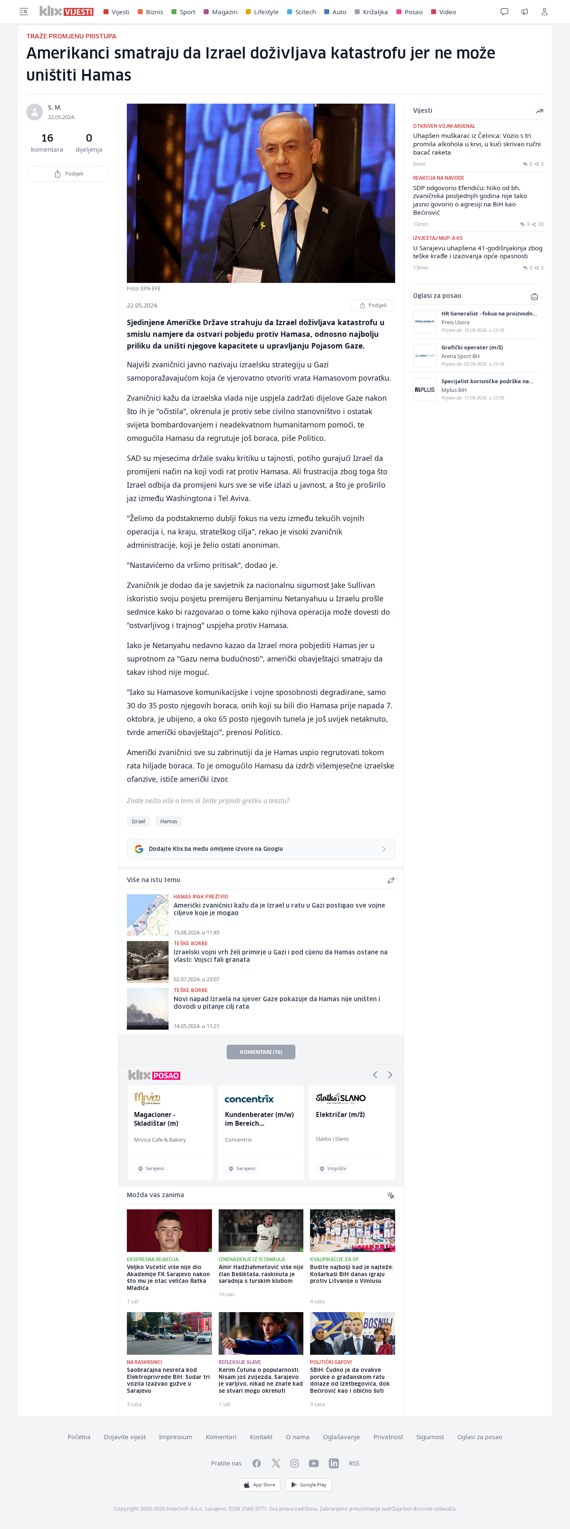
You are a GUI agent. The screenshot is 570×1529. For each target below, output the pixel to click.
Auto (339, 12)
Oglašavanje (341, 1436)
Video (447, 12)
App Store (264, 1484)
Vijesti (120, 12)
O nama (298, 1436)
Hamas (168, 821)
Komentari (221, 1436)
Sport (187, 12)
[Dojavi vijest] (524, 11)
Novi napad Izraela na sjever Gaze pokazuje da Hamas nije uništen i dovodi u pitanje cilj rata (277, 1003)
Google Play (313, 1484)
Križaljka (375, 12)
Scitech (305, 12)
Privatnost (388, 1436)
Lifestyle (266, 12)
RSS (354, 1463)
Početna (79, 1437)
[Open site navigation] (24, 12)
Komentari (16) (261, 1052)
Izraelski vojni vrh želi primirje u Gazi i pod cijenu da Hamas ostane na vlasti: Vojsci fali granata (281, 957)
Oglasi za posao (479, 1437)
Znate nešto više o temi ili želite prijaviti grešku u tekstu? (208, 800)
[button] (375, 1075)
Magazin (224, 12)
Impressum (175, 1436)
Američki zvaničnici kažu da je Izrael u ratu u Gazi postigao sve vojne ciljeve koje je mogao (279, 910)
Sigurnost (430, 1436)
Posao (414, 12)
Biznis (154, 12)
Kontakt (261, 1436)
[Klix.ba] (66, 11)
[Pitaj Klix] (504, 11)
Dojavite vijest (125, 1436)
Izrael (138, 821)
